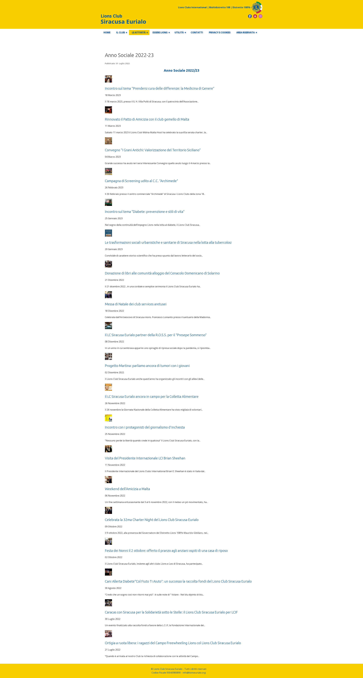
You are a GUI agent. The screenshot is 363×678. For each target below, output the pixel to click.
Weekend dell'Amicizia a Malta (127, 489)
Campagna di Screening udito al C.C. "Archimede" (141, 181)
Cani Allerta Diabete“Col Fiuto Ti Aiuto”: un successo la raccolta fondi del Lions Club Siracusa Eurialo (178, 581)
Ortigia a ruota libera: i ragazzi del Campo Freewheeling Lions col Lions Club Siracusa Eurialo (173, 643)
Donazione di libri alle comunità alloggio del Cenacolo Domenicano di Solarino (162, 273)
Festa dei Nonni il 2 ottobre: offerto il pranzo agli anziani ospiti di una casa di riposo (166, 551)
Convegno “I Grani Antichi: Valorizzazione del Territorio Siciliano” (153, 150)
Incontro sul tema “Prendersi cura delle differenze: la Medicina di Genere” (159, 88)
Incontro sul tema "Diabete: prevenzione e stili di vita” (144, 212)
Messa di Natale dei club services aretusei (135, 304)
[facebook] (250, 16)
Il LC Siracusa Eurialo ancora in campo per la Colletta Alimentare (152, 396)
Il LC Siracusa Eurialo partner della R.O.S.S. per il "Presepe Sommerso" (156, 335)
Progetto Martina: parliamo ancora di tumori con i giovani (147, 366)
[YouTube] (255, 16)
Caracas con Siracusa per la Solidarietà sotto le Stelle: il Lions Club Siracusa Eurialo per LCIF (171, 612)
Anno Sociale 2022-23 (129, 55)
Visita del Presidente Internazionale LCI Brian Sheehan (145, 458)
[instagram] (260, 16)
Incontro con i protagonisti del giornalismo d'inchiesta (145, 427)
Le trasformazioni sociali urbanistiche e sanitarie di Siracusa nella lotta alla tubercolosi (168, 242)
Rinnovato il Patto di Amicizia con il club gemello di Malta (147, 119)
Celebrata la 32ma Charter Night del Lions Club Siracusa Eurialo (152, 520)
